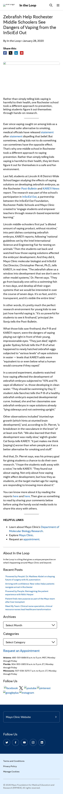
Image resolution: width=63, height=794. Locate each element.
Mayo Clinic (26, 535)
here (15, 496)
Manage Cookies (11, 771)
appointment (31, 539)
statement (47, 132)
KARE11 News (51, 188)
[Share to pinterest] (21, 52)
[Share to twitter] (11, 52)
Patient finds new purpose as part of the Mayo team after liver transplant (30, 600)
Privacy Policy (10, 766)
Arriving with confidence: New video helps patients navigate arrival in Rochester (29, 585)
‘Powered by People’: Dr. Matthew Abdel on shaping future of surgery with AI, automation (30, 578)
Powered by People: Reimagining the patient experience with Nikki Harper (26, 593)
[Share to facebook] (5, 52)
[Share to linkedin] (16, 52)
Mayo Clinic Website (18, 717)
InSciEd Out (29, 196)
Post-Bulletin (29, 188)
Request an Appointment (21, 651)
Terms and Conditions (13, 761)
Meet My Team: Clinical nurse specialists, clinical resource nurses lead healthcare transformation (28, 608)
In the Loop (27, 5)
